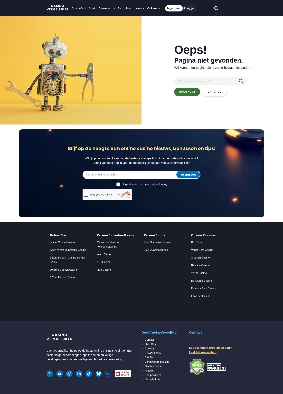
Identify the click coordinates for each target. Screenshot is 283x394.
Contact (149, 339)
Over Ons (150, 344)
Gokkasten (154, 8)
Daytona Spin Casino (203, 288)
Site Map (150, 357)
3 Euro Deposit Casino (63, 277)
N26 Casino (104, 269)
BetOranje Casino (201, 280)
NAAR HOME (187, 91)
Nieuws (149, 370)
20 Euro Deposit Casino (64, 269)
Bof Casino (197, 242)
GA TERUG (214, 91)
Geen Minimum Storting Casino (68, 250)
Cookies (149, 348)
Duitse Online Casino (62, 242)
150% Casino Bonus (156, 250)
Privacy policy (153, 353)
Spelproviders (153, 375)
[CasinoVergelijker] (58, 8)
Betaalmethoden (130, 8)
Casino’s (77, 8)
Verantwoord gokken (157, 361)
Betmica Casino (200, 265)
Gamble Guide (153, 366)
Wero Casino (104, 254)
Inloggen (189, 8)
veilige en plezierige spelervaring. (101, 359)
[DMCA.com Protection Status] (197, 366)
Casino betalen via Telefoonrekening (108, 244)
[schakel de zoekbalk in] (216, 8)
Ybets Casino (199, 273)
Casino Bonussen (100, 8)
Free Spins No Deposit (157, 242)
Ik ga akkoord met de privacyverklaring (145, 184)
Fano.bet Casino (200, 296)
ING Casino (104, 262)
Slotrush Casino (200, 257)
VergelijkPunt (152, 379)
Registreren (174, 8)
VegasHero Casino (202, 250)
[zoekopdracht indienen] (241, 81)
